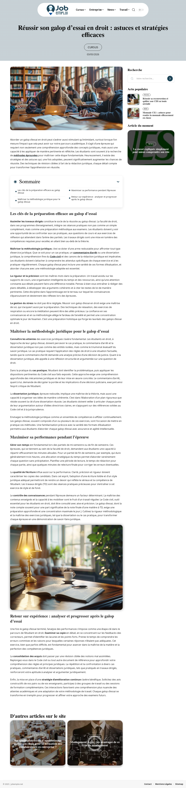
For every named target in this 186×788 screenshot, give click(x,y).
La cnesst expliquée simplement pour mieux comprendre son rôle (151, 150)
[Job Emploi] (57, 9)
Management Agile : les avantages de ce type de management (95, 743)
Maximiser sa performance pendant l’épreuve (93, 190)
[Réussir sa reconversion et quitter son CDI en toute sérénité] (133, 99)
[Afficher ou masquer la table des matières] (79, 181)
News (145, 109)
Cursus (93, 47)
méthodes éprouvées (26, 155)
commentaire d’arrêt (85, 252)
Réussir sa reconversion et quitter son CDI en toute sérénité (155, 101)
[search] (133, 9)
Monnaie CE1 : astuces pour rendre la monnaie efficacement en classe (158, 115)
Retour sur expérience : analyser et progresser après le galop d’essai (94, 198)
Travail (146, 95)
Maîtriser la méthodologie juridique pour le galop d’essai (39, 200)
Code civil (55, 256)
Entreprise (37, 735)
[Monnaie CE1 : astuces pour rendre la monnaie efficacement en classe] (133, 113)
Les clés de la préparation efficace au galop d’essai (39, 191)
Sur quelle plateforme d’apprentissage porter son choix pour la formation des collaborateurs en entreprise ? (38, 743)
